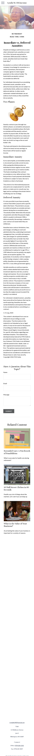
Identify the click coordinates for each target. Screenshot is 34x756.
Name (5, 372)
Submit (9, 411)
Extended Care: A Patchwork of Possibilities (17, 452)
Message (6, 395)
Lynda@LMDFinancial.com (17, 722)
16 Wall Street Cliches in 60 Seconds (16, 488)
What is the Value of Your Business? (15, 524)
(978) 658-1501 (19, 745)
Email (5, 383)
